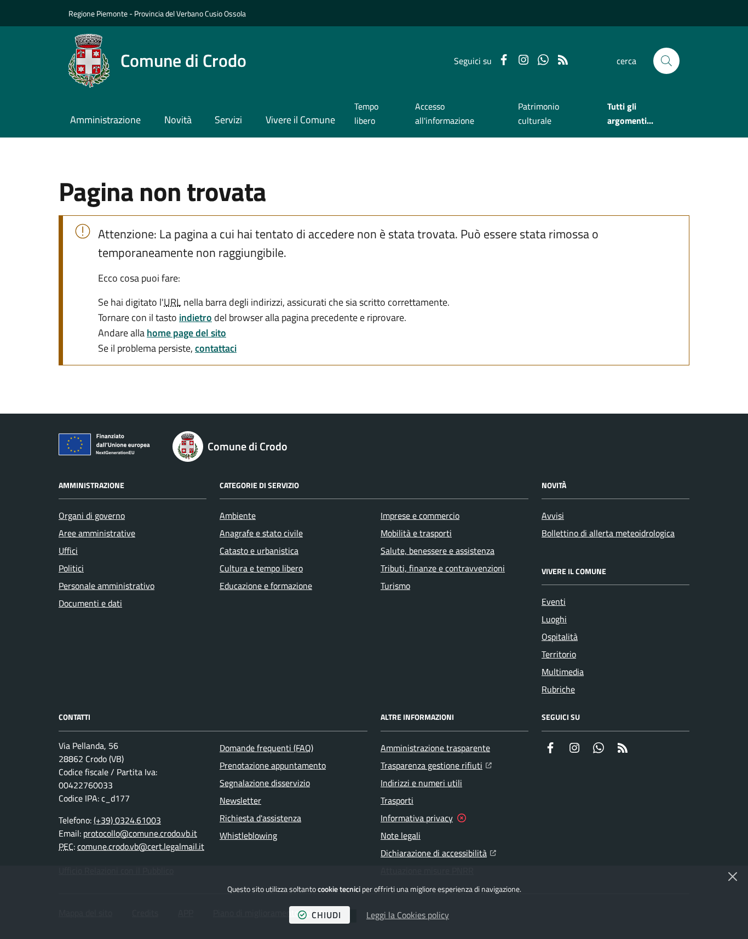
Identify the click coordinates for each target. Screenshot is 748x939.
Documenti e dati (90, 603)
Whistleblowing (248, 835)
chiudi (326, 914)
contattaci (216, 348)
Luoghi (554, 619)
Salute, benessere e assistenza (437, 550)
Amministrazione (105, 119)
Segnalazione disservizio (265, 782)
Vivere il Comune (300, 119)
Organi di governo (92, 515)
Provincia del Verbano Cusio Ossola (190, 13)
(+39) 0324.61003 (127, 820)
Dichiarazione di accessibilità (438, 853)
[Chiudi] (732, 876)
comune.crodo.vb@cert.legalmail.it (140, 846)
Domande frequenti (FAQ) (266, 747)
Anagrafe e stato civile (261, 533)
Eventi (554, 601)
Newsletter (240, 800)
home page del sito (186, 332)
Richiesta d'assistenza (260, 818)
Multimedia (563, 671)
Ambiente (238, 515)
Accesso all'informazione (444, 113)
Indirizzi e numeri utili (421, 782)
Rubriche (558, 689)
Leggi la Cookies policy (407, 914)
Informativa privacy (417, 818)
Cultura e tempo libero (261, 568)
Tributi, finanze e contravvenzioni (443, 568)
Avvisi (553, 515)
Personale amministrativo (106, 585)
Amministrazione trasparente (435, 747)
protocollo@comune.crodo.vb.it (140, 833)
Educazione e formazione (266, 585)
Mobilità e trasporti (416, 533)
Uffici (68, 550)
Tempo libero (366, 113)
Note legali (401, 835)
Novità (178, 119)
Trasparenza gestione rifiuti (436, 765)
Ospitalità (560, 636)
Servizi (228, 119)
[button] (666, 61)
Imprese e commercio (420, 515)
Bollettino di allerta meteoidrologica (608, 533)
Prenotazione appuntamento (273, 765)
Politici (71, 568)
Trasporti (397, 800)
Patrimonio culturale (538, 113)
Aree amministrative (97, 533)
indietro (195, 317)
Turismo (395, 585)
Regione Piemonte (98, 13)
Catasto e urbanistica (259, 550)
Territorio (559, 654)
